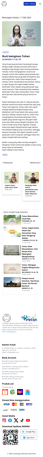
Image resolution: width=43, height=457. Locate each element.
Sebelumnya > (35, 163)
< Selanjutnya (7, 163)
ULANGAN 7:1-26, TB (11, 59)
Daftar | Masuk (29, 4)
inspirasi (6, 52)
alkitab (5, 155)
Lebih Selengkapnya (9, 332)
